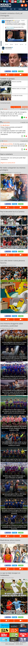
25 (8, 536)
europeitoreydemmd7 (6, 172)
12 (8, 207)
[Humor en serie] (21, 1)
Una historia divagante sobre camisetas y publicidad (11, 324)
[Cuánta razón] (4, 1)
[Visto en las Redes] (7, 1)
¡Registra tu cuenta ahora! (8, 163)
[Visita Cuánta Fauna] (14, 630)
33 (8, 75)
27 (8, 620)
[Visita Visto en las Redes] (23, 630)
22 (8, 319)
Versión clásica (19, 644)
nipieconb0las (6, 122)
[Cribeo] (18, 1)
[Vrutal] (15, 1)
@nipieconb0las (8, 144)
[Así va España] (10, 1)
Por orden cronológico (16, 107)
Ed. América (23, 642)
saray (3, 18)
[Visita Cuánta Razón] (14, 626)
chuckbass (4, 265)
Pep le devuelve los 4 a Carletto (12, 211)
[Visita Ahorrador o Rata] (14, 639)
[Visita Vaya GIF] (4, 639)
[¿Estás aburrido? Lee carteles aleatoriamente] (14, 9)
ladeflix (3, 214)
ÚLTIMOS (4, 9)
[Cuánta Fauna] (23, 1)
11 (22, 569)
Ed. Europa (16, 642)
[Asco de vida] (1, 1)
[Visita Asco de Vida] (23, 626)
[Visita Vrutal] (23, 635)
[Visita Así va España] (4, 630)
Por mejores (24, 107)
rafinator (5, 109)
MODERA (21, 9)
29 (8, 255)
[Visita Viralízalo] (4, 626)
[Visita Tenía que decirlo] (4, 635)
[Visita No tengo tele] (23, 639)
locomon (4, 542)
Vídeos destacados (9, 644)
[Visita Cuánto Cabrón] (14, 635)
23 (8, 569)
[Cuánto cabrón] (12, 1)
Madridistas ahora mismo (10, 540)
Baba (3, 577)
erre (3, 328)
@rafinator (6, 125)
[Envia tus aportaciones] (26, 9)
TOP (11, 9)
